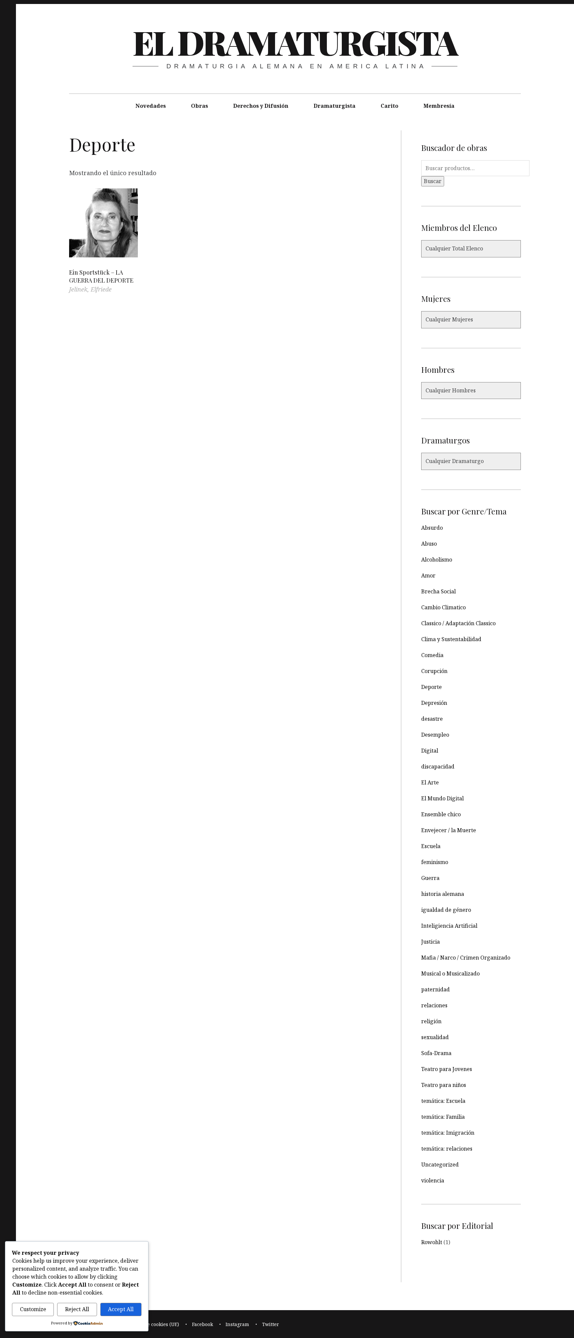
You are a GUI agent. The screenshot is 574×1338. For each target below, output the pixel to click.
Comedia (432, 655)
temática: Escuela (443, 1100)
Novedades (151, 105)
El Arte (430, 782)
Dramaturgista (334, 105)
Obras (199, 105)
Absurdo (432, 527)
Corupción (434, 671)
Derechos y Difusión (260, 105)
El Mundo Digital (442, 798)
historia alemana (442, 894)
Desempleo (435, 734)
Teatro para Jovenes (446, 1069)
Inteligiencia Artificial (449, 925)
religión (431, 1021)
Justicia (430, 941)
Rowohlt (431, 1242)
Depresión (434, 702)
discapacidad (437, 766)
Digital (429, 750)
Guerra (430, 878)
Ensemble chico (441, 814)
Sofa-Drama (436, 1053)
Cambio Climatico (443, 607)
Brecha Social (438, 591)
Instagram (237, 1324)
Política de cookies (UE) (152, 1324)
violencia (432, 1180)
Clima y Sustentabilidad (451, 639)
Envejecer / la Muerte (448, 830)
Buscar (432, 181)
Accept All (121, 1309)
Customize (33, 1309)
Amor (428, 575)
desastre (432, 718)
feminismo (434, 862)
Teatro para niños (443, 1085)
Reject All (77, 1309)
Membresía (439, 105)
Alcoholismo (436, 559)
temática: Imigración (447, 1132)
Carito (389, 105)
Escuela (430, 846)
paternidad (435, 989)
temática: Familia (443, 1116)
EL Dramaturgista (295, 41)
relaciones (434, 1005)
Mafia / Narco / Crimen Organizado (465, 957)
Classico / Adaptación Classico (458, 623)
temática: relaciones (446, 1148)
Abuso (429, 543)
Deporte (431, 687)
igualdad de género (446, 909)
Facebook (202, 1324)
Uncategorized (440, 1164)
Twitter (270, 1324)
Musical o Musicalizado (450, 973)
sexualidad (435, 1037)
